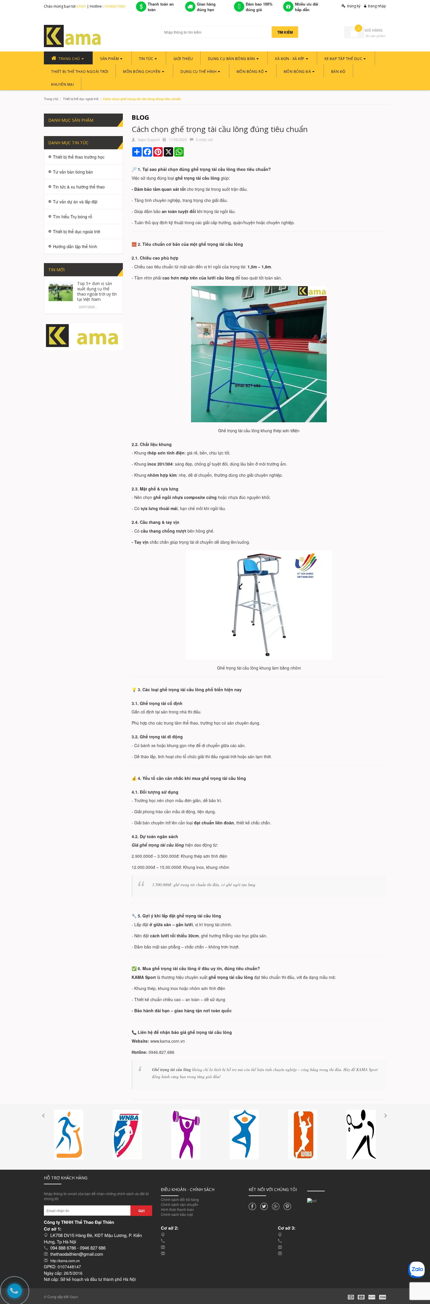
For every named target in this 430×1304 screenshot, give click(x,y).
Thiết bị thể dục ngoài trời (80, 98)
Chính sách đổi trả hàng (180, 1199)
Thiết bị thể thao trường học (78, 157)
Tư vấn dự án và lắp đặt (75, 202)
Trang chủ (51, 98)
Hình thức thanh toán (177, 1209)
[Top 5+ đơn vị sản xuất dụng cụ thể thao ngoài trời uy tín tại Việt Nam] (61, 290)
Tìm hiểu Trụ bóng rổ (72, 216)
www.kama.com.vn (167, 1041)
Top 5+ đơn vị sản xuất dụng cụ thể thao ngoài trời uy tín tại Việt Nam (97, 291)
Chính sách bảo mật (177, 1214)
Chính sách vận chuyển (179, 1204)
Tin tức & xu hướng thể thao (79, 187)
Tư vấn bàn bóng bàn (73, 172)
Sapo (74, 1296)
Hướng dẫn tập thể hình (75, 246)
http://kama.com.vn (65, 1260)
